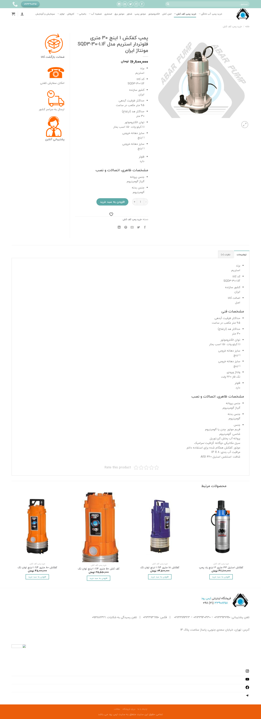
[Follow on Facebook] (141, 4)
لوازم (62, 14)
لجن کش (166, 14)
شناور (129, 14)
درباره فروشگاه (129, 709)
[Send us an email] (124, 4)
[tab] (241, 254)
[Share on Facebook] (145, 227)
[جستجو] (168, 4)
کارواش (70, 14)
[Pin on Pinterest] (126, 227)
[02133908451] (15, 4)
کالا (43, 56)
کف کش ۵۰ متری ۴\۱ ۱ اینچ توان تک (98, 569)
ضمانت (59, 56)
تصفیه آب (96, 14)
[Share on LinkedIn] (119, 227)
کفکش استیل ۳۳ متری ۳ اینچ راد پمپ (221, 567)
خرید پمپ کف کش (186, 14)
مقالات (117, 709)
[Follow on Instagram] (136, 4)
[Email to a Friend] (132, 227)
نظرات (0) (225, 254)
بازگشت (50, 56)
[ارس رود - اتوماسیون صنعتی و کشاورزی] (238, 14)
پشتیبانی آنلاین (54, 139)
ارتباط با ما (142, 709)
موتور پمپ (140, 14)
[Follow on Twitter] (130, 4)
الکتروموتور (154, 14)
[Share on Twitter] (139, 227)
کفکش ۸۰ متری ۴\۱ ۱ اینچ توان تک (37, 567)
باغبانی (82, 14)
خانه (247, 26)
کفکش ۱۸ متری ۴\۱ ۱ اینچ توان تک (159, 567)
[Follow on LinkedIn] (119, 4)
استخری (108, 14)
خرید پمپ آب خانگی (211, 14)
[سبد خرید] (13, 14)
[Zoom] (244, 124)
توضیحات (242, 254)
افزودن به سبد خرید (112, 201)
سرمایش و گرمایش (45, 14)
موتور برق (119, 14)
